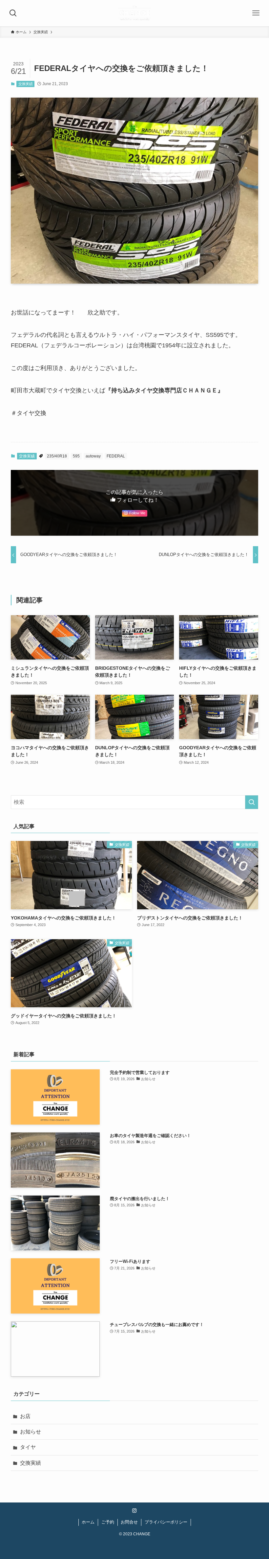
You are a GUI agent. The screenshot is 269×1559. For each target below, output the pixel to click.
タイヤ (28, 1447)
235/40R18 (57, 456)
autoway (93, 456)
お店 (25, 1416)
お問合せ (129, 1522)
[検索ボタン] (13, 13)
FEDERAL (116, 456)
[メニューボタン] (256, 13)
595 (76, 456)
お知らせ (30, 1431)
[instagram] (134, 1511)
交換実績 (25, 84)
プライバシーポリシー (166, 1522)
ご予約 (107, 1522)
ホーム (88, 1522)
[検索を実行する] (251, 802)
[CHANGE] (134, 13)
